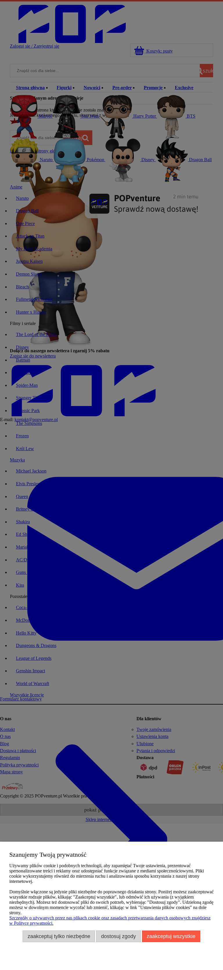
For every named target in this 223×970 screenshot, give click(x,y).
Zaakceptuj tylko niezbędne (59, 936)
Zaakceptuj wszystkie (171, 936)
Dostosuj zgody (118, 936)
